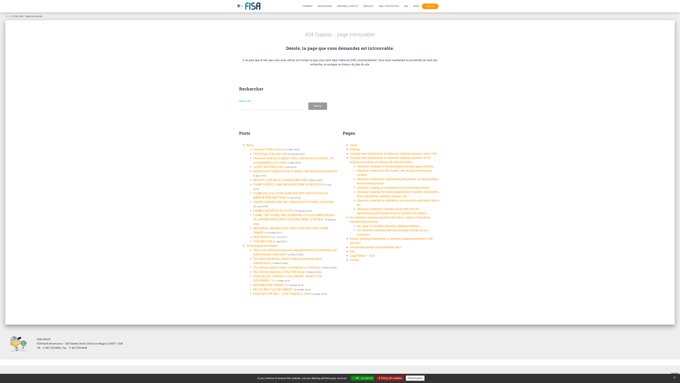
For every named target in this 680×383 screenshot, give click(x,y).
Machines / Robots (347, 6)
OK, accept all (364, 378)
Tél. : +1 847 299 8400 (49, 347)
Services (368, 6)
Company (307, 6)
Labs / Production (388, 6)
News (416, 6)
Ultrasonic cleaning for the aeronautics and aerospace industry (395, 166)
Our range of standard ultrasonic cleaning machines (388, 226)
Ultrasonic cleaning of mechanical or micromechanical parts (393, 187)
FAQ (406, 6)
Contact (430, 6)
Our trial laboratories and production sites (375, 247)
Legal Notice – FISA (362, 255)
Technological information (262, 246)
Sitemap (355, 149)
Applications (325, 6)
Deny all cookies (391, 378)
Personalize (415, 378)
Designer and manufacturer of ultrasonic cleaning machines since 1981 (393, 153)
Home (8, 16)
